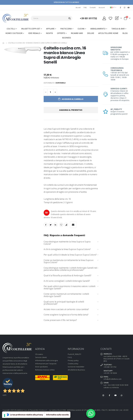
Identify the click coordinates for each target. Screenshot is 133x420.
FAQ (85, 7)
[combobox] (51, 18)
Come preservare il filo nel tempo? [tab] (60, 320)
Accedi (78, 7)
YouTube (115, 395)
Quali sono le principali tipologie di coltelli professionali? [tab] (64, 303)
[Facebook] (120, 7)
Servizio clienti (41, 357)
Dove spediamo (41, 367)
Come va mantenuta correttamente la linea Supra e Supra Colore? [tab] (68, 261)
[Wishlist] (110, 18)
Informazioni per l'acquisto (45, 363)
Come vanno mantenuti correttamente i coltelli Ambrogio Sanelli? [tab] (66, 295)
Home (3, 43)
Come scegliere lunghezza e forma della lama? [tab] (66, 315)
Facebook (46, 225)
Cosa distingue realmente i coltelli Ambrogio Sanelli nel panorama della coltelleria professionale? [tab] (70, 269)
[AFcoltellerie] (16, 18)
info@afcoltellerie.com (112, 379)
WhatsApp (121, 395)
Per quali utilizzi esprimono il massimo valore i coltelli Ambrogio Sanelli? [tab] (69, 287)
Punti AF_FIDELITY (74, 354)
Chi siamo (39, 354)
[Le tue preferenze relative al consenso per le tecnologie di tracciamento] (4, 415)
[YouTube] (128, 7)
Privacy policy (73, 360)
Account (102, 7)
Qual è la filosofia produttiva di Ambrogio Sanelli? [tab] (67, 275)
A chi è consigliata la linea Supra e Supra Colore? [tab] (67, 249)
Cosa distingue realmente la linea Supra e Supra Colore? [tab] (67, 243)
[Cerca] (69, 18)
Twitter (50, 225)
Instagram (103, 395)
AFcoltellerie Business (76, 370)
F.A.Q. (70, 357)
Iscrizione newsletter (76, 367)
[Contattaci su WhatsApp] (90, 413)
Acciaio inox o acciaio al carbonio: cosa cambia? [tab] (66, 309)
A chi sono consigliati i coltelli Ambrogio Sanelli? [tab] (67, 281)
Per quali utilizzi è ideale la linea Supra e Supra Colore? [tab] (70, 255)
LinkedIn (55, 225)
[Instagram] (124, 7)
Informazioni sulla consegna (46, 360)
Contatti (93, 7)
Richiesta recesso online (45, 370)
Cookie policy (73, 363)
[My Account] (104, 18)
